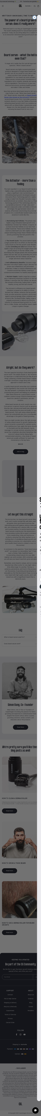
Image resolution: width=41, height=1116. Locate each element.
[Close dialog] (34, 17)
